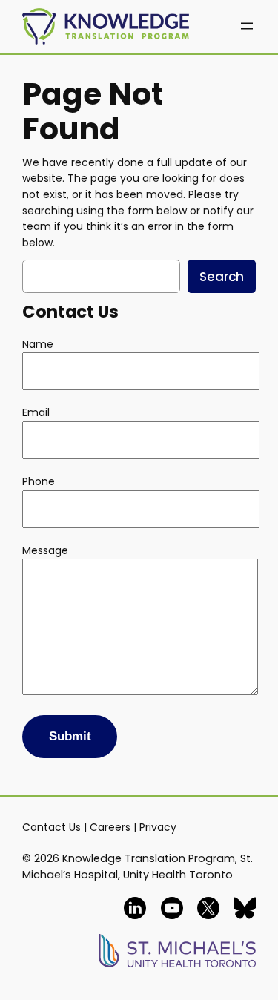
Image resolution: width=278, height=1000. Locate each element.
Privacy (157, 827)
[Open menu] (247, 26)
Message (45, 550)
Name (37, 344)
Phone (38, 481)
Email (36, 412)
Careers (110, 827)
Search (221, 277)
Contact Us (51, 827)
